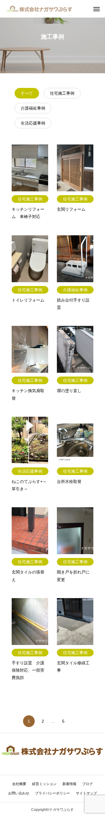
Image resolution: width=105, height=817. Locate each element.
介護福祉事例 (33, 108)
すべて (27, 93)
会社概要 (19, 784)
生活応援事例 (33, 123)
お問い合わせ (18, 793)
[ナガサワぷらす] (39, 9)
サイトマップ (86, 793)
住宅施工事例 (62, 93)
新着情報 (69, 784)
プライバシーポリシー (52, 793)
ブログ (87, 784)
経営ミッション (44, 784)
